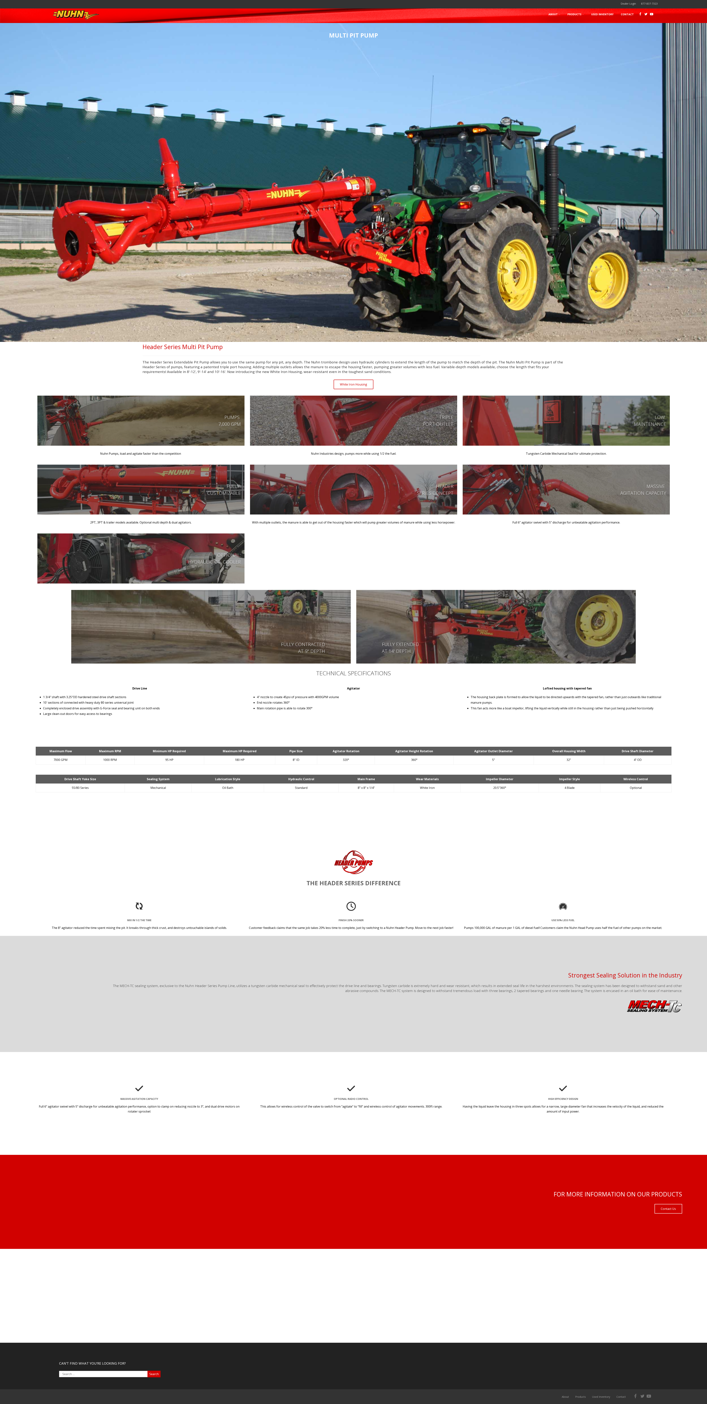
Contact (627, 14)
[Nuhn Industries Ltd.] (76, 21)
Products (574, 14)
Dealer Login (628, 3)
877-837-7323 (649, 3)
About (553, 14)
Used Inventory (602, 14)
